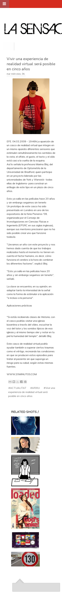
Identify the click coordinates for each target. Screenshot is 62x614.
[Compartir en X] (17, 381)
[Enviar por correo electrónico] (10, 381)
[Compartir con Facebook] (21, 381)
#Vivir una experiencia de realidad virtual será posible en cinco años (31, 392)
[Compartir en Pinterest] (25, 381)
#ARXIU (35, 387)
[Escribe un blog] (13, 381)
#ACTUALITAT (17, 387)
